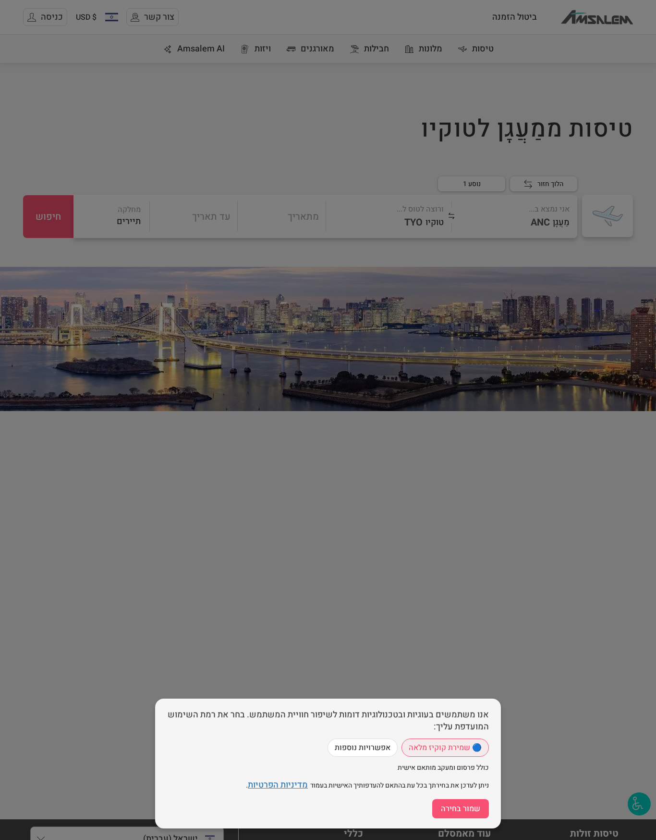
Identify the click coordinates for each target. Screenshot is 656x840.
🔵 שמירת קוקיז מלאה (445, 747)
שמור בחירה (460, 809)
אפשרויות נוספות (362, 747)
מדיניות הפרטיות (278, 784)
